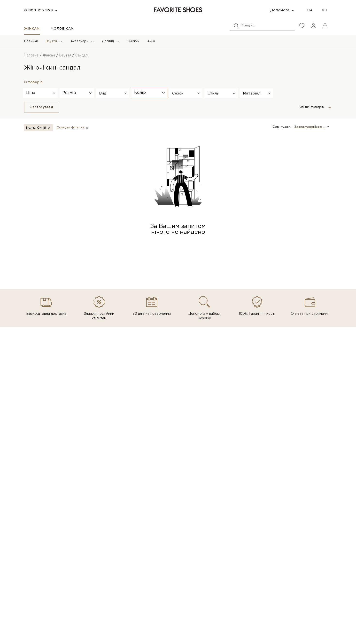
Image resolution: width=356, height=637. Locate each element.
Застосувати (41, 107)
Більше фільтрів (311, 107)
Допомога (279, 10)
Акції (151, 41)
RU (324, 10)
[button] (112, 93)
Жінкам (32, 28)
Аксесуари (79, 41)
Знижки (133, 41)
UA (309, 10)
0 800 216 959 (38, 10)
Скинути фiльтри (70, 127)
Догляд (108, 41)
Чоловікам (62, 28)
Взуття (51, 41)
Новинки (31, 41)
